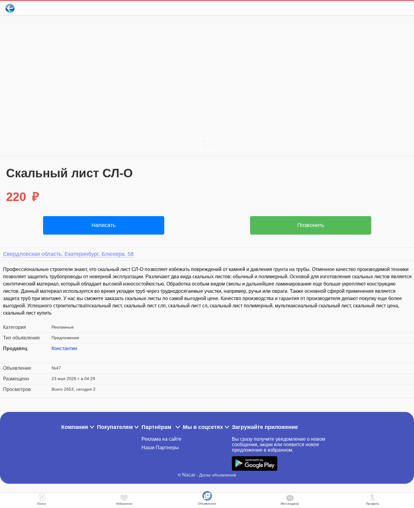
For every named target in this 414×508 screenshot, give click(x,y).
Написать (103, 225)
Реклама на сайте (162, 439)
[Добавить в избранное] (385, 8)
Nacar (188, 474)
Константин (64, 348)
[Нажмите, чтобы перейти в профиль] (56, 355)
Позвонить (310, 225)
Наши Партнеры (160, 447)
